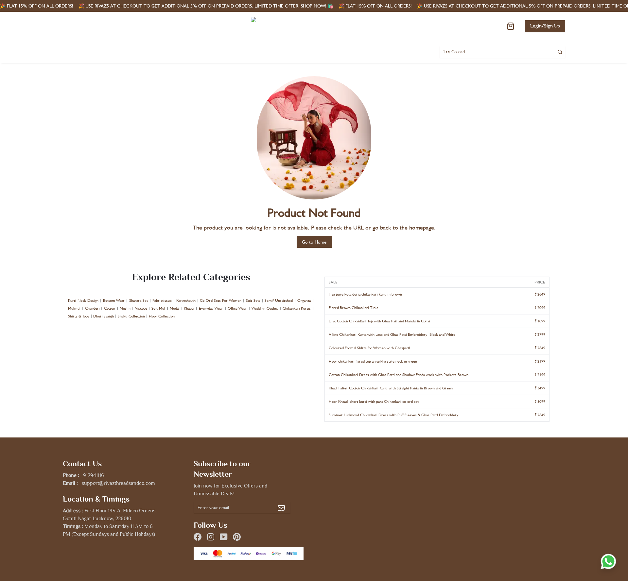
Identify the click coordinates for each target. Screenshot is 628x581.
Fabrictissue (162, 300)
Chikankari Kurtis (297, 308)
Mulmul (74, 308)
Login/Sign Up (545, 26)
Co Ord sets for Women (220, 300)
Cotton (109, 308)
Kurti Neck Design (83, 300)
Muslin (125, 308)
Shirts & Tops (78, 316)
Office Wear (237, 308)
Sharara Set (138, 300)
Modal (175, 308)
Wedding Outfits (265, 308)
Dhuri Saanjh (103, 316)
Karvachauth (186, 300)
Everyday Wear (211, 308)
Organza (304, 300)
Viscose (141, 308)
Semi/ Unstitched (279, 300)
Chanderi (92, 308)
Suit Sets (253, 300)
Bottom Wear (114, 300)
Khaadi (189, 308)
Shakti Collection (131, 316)
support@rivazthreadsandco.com (118, 483)
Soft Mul (158, 308)
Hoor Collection (162, 316)
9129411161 (94, 475)
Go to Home (314, 242)
